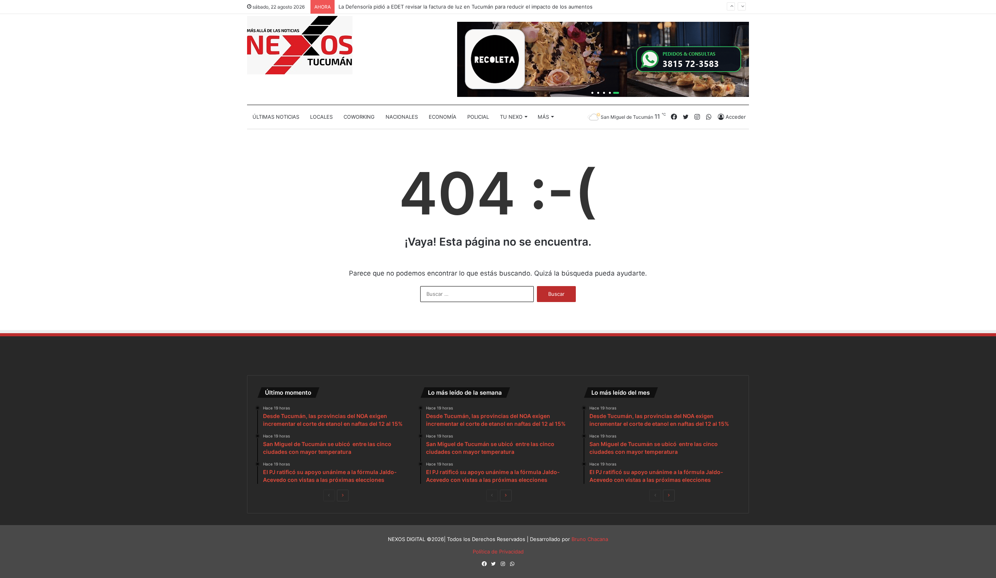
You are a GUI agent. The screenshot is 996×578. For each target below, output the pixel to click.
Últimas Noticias (276, 117)
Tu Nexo (511, 117)
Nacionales (402, 117)
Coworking (359, 117)
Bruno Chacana (590, 539)
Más (543, 117)
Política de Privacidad (498, 551)
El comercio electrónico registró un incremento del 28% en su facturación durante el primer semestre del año (471, 12)
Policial (478, 117)
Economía (442, 117)
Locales (321, 117)
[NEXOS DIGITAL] (299, 45)
